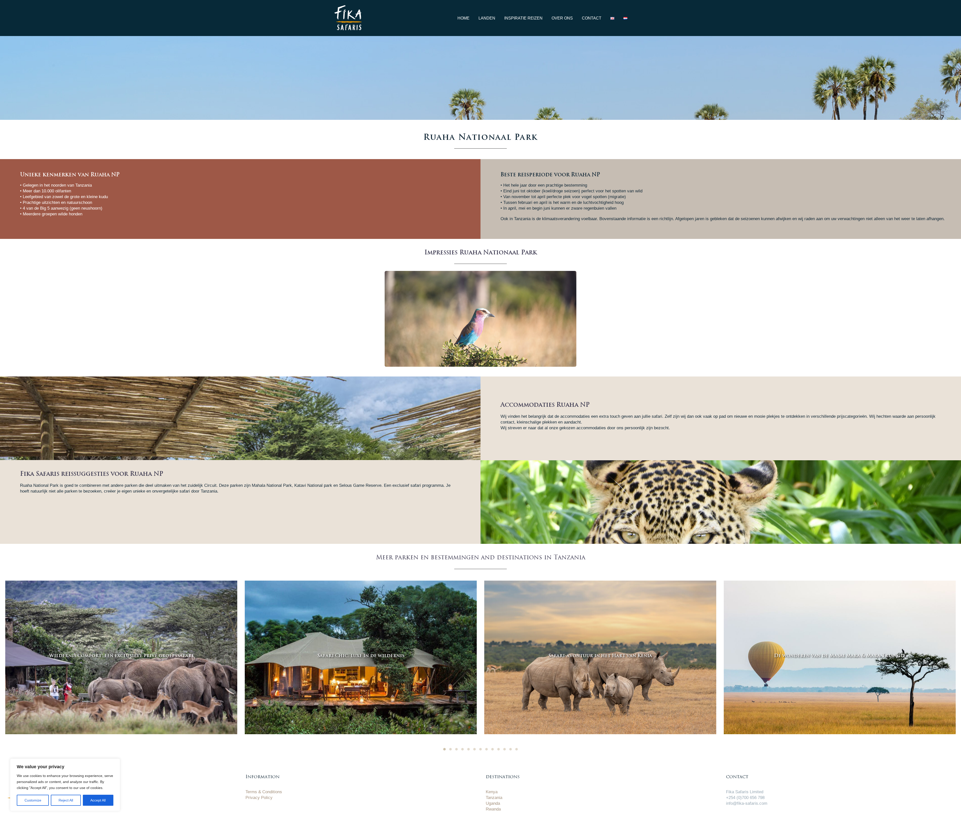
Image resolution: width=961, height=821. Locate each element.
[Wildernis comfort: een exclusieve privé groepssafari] (121, 657)
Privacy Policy (259, 797)
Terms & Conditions (264, 791)
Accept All (98, 800)
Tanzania (494, 797)
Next (571, 319)
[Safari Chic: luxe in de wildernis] (361, 657)
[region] (65, 784)
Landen (486, 18)
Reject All (66, 800)
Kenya (492, 791)
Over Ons (562, 18)
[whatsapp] (730, 814)
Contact (591, 18)
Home (463, 18)
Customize (33, 800)
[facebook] (742, 814)
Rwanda (493, 809)
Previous (390, 319)
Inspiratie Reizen (523, 18)
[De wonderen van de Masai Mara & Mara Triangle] (840, 657)
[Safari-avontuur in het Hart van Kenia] (600, 657)
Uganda (493, 803)
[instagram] (755, 814)
